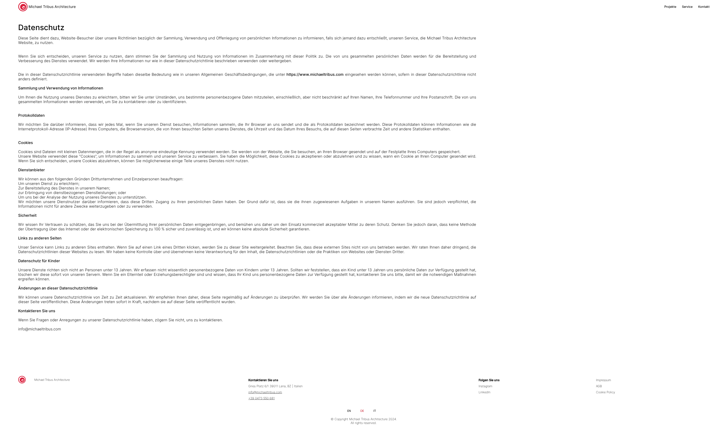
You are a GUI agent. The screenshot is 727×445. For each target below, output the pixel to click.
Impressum (603, 380)
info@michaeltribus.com (39, 329)
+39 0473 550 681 (261, 398)
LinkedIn (484, 392)
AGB (599, 386)
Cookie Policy (605, 392)
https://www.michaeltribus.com (315, 74)
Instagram (485, 386)
